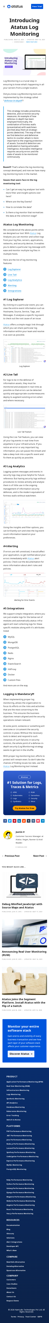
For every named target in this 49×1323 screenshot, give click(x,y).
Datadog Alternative (15, 1266)
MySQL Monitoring (14, 1165)
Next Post (39, 855)
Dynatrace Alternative (16, 1270)
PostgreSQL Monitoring (16, 1169)
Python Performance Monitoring (20, 1184)
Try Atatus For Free (24, 808)
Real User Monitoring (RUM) (18, 1086)
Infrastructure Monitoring (18, 1090)
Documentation (13, 1225)
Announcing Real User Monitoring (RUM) (24, 953)
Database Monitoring (16, 1107)
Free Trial (37, 6)
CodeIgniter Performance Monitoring (22, 1156)
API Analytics (12, 1103)
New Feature (31, 42)
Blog (8, 1229)
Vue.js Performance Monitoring (20, 1213)
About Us (10, 1292)
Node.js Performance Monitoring (21, 1144)
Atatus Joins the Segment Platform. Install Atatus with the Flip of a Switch (23, 1002)
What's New (11, 1250)
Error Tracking (13, 1115)
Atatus (33, 233)
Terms (13, 1317)
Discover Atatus (20, 1053)
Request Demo (13, 1301)
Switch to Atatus (14, 1120)
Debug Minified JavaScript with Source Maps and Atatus (22, 905)
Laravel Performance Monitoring (20, 1148)
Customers (11, 1280)
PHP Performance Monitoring (19, 1131)
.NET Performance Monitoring (19, 1135)
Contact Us (11, 1296)
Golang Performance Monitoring (20, 1188)
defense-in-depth (13, 100)
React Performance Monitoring (20, 1209)
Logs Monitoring (13, 1094)
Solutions (11, 1238)
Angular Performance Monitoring (21, 1205)
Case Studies (12, 1284)
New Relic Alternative (16, 1262)
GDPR (40, 1317)
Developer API (13, 1246)
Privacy (21, 1317)
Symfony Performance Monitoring (21, 1152)
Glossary (10, 1233)
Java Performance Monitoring (19, 1140)
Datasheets (11, 1288)
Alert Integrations (14, 1242)
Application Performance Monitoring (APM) (25, 1082)
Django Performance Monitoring (20, 1192)
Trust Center (30, 1317)
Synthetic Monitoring (15, 1099)
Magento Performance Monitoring (21, 1197)
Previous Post (12, 855)
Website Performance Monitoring (21, 1201)
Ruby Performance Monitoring (19, 1180)
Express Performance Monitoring (21, 1161)
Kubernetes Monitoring (16, 1111)
